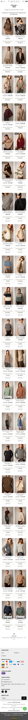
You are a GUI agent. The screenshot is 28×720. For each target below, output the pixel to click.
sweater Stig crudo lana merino (20, 494)
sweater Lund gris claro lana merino (20, 337)
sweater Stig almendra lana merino (7, 181)
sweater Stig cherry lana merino (20, 151)
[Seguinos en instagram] (2, 692)
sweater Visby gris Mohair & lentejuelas (8, 212)
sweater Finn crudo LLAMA (20, 181)
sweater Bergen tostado (7, 494)
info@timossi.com (7, 681)
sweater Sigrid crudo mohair (20, 275)
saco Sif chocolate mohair (20, 65)
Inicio (2, 652)
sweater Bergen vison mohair (8, 369)
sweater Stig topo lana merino (7, 463)
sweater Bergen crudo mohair (20, 369)
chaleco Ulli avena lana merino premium (20, 526)
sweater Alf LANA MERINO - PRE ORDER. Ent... (7, 306)
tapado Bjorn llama (8, 93)
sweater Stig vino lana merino (7, 122)
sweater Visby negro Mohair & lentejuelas (20, 212)
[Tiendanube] (14, 702)
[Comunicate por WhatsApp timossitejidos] (25, 708)
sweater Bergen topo (20, 462)
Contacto (3, 655)
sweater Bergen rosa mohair (20, 589)
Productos (16, 652)
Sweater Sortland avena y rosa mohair (8, 151)
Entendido (14, 718)
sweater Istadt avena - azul (7, 432)
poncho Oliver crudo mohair (20, 243)
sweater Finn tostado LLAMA (7, 36)
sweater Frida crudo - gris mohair (20, 557)
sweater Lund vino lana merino (7, 526)
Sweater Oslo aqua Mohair (20, 620)
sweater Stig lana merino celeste (20, 432)
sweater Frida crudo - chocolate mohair (8, 589)
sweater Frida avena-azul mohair (8, 557)
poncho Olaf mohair (20, 93)
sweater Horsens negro (8, 337)
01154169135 (6, 679)
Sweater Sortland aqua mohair (20, 306)
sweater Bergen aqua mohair (8, 400)
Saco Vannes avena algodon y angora (7, 65)
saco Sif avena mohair (20, 121)
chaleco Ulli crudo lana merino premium (8, 243)
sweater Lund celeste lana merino (8, 275)
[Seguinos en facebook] (6, 692)
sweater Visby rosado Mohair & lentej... (20, 400)
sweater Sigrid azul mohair (7, 620)
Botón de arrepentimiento (14, 710)
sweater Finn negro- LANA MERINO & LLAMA (20, 36)
